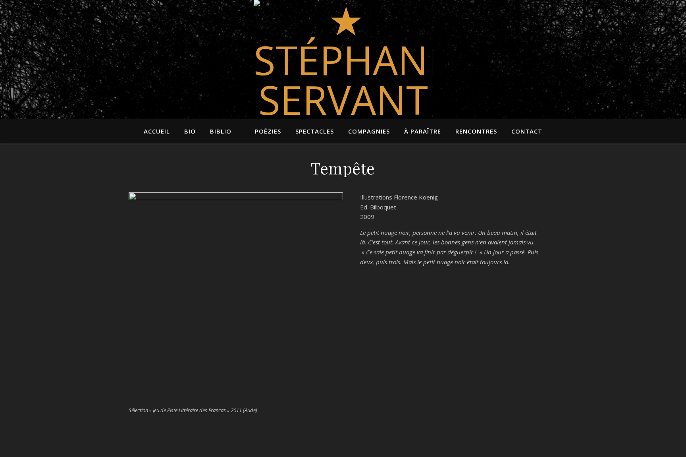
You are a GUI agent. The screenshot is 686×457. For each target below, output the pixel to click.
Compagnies (369, 131)
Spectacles (314, 131)
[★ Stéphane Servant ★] (343, 79)
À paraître (422, 131)
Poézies (268, 131)
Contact (526, 131)
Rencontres (476, 131)
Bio (190, 131)
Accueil (157, 131)
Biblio (220, 131)
